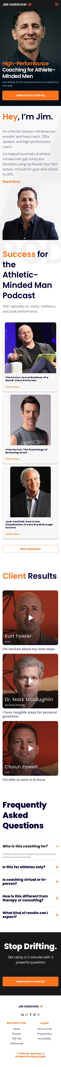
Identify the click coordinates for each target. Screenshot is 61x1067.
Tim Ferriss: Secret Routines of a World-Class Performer (26, 379)
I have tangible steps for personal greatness (30, 714)
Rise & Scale (38, 1056)
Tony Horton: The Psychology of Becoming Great (26, 451)
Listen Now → (13, 386)
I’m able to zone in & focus (24, 779)
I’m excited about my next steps (29, 649)
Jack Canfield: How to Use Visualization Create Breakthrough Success (29, 524)
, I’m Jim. (28, 116)
